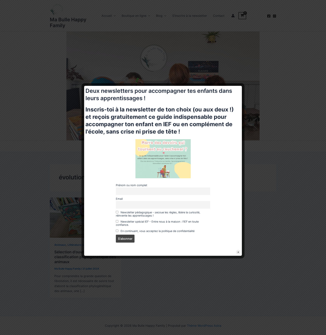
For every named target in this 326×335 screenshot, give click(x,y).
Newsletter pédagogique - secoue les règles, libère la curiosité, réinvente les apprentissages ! (158, 214)
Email (119, 198)
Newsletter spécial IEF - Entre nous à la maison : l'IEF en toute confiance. (157, 223)
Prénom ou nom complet (131, 185)
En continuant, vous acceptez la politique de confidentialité (157, 231)
